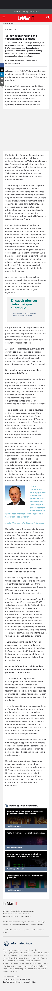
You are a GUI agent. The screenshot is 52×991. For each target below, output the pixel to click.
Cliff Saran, (9, 60)
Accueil (5, 23)
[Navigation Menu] (4, 18)
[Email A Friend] (2, 83)
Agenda (5, 924)
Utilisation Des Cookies (11, 916)
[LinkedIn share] (2, 74)
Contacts (26, 914)
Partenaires (31, 922)
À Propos (6, 911)
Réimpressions (26, 916)
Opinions (26, 930)
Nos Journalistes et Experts (19, 924)
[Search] (48, 18)
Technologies (41, 922)
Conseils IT (17, 930)
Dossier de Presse (37, 924)
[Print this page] (2, 79)
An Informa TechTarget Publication (25, 12)
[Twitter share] (2, 69)
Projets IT (6, 932)
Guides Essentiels (37, 930)
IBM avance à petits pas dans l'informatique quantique (24, 314)
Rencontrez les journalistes (12, 914)
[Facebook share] (2, 65)
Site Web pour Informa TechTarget (14, 922)
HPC (12, 23)
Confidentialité (9, 982)
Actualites (10, 29)
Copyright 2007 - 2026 (12, 979)
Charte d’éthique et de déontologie (22, 911)
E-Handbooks (7, 930)
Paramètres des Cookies (26, 982)
